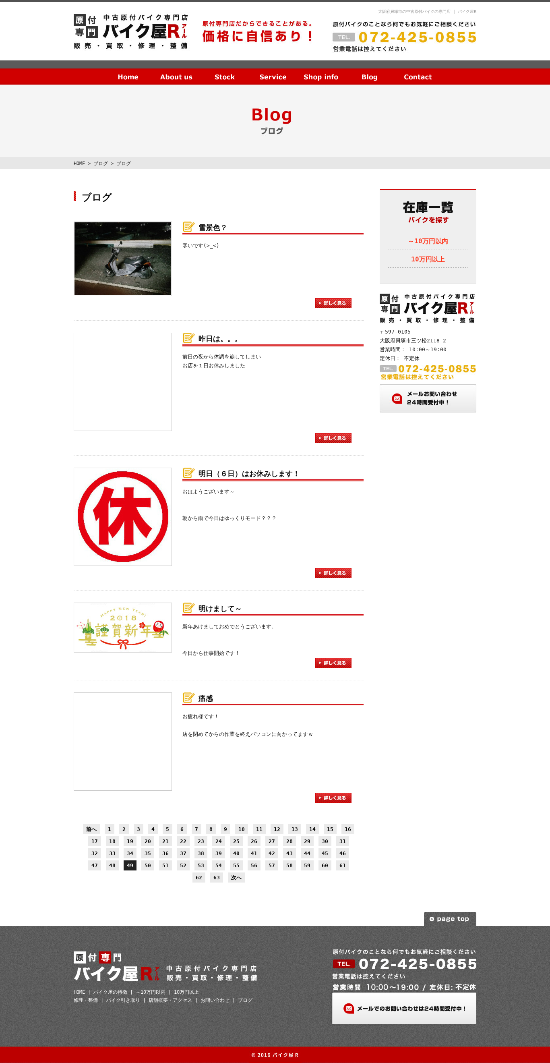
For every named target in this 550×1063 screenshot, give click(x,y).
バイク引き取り (123, 1000)
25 (236, 841)
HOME (128, 70)
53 (201, 865)
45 (325, 853)
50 (148, 865)
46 (342, 853)
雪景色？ (212, 227)
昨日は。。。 (220, 338)
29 (307, 841)
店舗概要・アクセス (170, 1000)
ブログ (369, 70)
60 (325, 865)
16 (348, 829)
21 (165, 841)
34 (130, 853)
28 (289, 841)
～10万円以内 (428, 241)
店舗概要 (321, 70)
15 (330, 829)
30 (325, 841)
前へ (91, 829)
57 (272, 865)
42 (272, 853)
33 (112, 853)
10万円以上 (428, 259)
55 (236, 865)
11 (259, 829)
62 (199, 877)
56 (254, 865)
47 (94, 865)
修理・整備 (86, 1000)
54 (218, 865)
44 (307, 853)
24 (218, 841)
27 (272, 841)
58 (289, 865)
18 (112, 841)
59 (307, 865)
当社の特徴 (176, 70)
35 (148, 853)
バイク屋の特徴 (110, 992)
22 (183, 841)
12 (277, 829)
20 (148, 841)
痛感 (205, 698)
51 (165, 865)
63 (216, 877)
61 (342, 865)
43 (289, 853)
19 (130, 841)
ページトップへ (450, 919)
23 (201, 841)
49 (130, 865)
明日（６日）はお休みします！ (249, 473)
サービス (273, 70)
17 (94, 841)
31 (342, 841)
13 (295, 829)
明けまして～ (220, 608)
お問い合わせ (418, 70)
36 (165, 853)
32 (94, 853)
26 (254, 841)
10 (241, 829)
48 (112, 865)
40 (236, 853)
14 (312, 829)
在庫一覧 (225, 70)
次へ (236, 877)
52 (183, 865)
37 (183, 853)
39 (218, 853)
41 (254, 853)
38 (201, 853)
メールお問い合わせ (428, 398)
